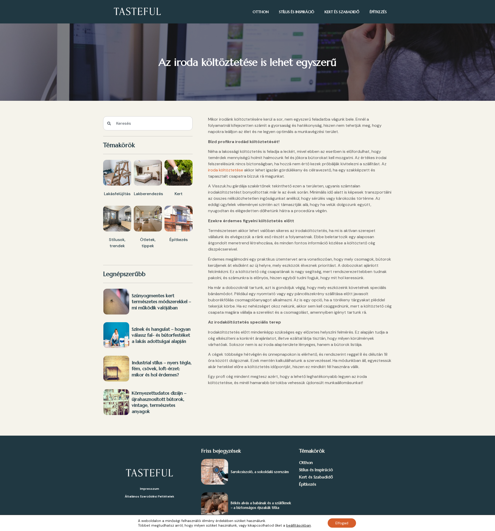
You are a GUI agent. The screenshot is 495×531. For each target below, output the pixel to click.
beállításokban (298, 525)
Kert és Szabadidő (342, 12)
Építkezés (378, 12)
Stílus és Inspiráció (296, 12)
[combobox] (148, 123)
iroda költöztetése (225, 170)
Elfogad (341, 523)
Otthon (261, 12)
